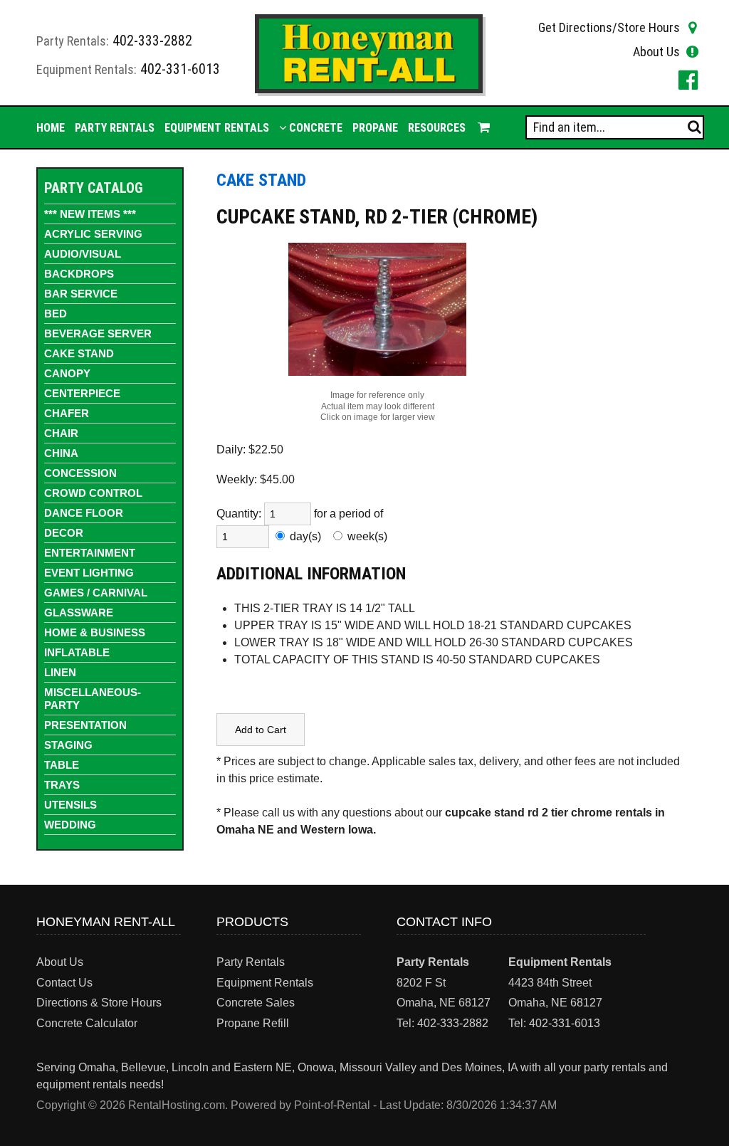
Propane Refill (252, 1023)
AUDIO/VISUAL (82, 254)
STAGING (68, 745)
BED (55, 313)
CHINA (61, 453)
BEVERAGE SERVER (98, 333)
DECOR (63, 533)
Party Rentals (114, 128)
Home (50, 128)
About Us (656, 51)
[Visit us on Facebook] (685, 80)
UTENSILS (70, 805)
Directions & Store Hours (99, 1003)
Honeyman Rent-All (105, 922)
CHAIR (61, 433)
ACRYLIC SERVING (93, 234)
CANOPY (67, 373)
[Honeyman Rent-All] (368, 89)
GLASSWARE (78, 612)
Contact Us (64, 983)
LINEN (60, 672)
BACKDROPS (79, 274)
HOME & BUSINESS (94, 632)
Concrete (314, 128)
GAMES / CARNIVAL (95, 593)
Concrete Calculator (86, 1023)
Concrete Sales (255, 1003)
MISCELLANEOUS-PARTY (92, 698)
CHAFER (66, 413)
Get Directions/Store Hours (609, 27)
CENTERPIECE (82, 393)
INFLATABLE (77, 652)
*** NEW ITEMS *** (90, 214)
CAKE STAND (79, 353)
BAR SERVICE (80, 294)
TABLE (61, 765)
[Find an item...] (694, 127)
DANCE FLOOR (83, 513)
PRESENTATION (85, 725)
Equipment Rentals (216, 128)
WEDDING (70, 825)
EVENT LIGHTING (89, 573)
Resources (437, 128)
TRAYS (62, 785)
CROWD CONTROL (93, 493)
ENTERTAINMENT (89, 553)
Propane (375, 128)
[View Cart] (483, 127)
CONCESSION (80, 473)
